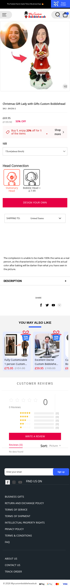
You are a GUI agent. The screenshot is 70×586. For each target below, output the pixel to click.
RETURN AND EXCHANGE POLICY (24, 503)
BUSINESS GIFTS (14, 496)
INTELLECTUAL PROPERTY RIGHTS (25, 522)
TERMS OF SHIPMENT (17, 516)
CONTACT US (12, 565)
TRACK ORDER (13, 571)
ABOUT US (11, 558)
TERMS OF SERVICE (16, 509)
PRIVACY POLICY (14, 529)
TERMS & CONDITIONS (18, 535)
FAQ (7, 542)
